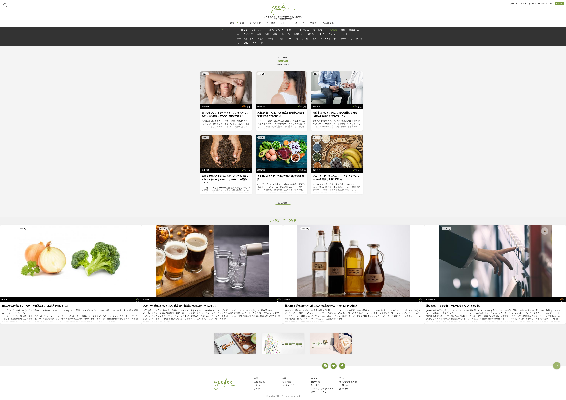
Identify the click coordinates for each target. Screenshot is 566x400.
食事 (241, 23)
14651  (163, 229)
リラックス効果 (357, 38)
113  (261, 74)
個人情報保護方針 (348, 382)
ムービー (346, 34)
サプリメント (319, 30)
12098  (22, 229)
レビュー (285, 23)
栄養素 (271, 38)
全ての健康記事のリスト (283, 64)
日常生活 (310, 34)
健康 (232, 23)
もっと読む (283, 203)
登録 (551, 4)
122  (316, 138)
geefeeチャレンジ (245, 34)
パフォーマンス (302, 30)
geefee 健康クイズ (245, 38)
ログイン (559, 4)
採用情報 (343, 388)
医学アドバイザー (320, 392)
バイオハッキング (275, 30)
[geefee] (283, 9)
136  (205, 138)
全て (222, 30)
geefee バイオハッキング (538, 4)
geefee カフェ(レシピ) (518, 4)
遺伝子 (343, 38)
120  (261, 138)
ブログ (313, 23)
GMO (246, 43)
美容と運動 (255, 23)
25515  (446, 229)
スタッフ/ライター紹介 (322, 388)
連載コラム (354, 30)
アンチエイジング (328, 38)
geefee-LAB (242, 30)
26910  (305, 229)
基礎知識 (333, 30)
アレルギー (333, 34)
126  (205, 74)
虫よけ (305, 38)
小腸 (275, 34)
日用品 (321, 34)
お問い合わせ (346, 385)
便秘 (314, 38)
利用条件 (315, 385)
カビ (290, 38)
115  (316, 74)
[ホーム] (225, 384)
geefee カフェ (289, 385)
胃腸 (267, 34)
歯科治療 (298, 34)
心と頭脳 (271, 23)
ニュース (300, 23)
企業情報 (315, 382)
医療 (289, 30)
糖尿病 (260, 38)
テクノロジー (257, 30)
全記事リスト (329, 23)
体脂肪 (281, 38)
